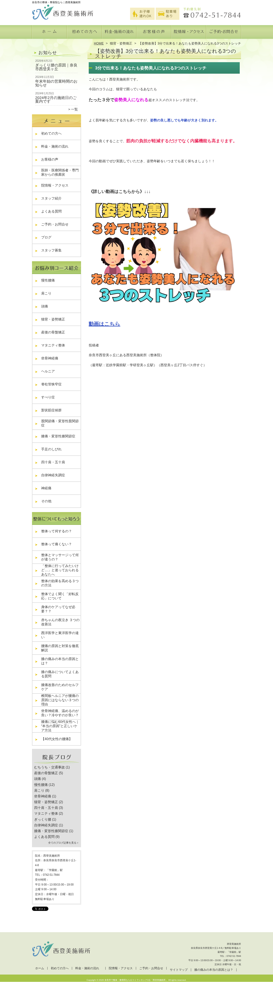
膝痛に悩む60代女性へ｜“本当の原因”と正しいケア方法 (60, 726)
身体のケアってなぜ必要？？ (58, 609)
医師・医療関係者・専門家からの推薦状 (60, 172)
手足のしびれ (51, 449)
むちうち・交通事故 (49, 767)
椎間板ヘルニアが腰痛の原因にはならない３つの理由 (60, 700)
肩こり (46, 293)
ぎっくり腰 (42, 819)
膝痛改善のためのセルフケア (60, 687)
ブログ (46, 237)
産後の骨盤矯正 (53, 332)
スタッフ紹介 (53, 198)
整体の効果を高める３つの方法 (60, 583)
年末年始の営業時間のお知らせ (56, 83)
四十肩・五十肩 (53, 462)
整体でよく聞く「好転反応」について (60, 596)
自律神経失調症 (53, 475)
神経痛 (46, 488)
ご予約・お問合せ (223, 33)
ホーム (49, 33)
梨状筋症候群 (51, 410)
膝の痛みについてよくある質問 (60, 674)
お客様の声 (153, 33)
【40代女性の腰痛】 (56, 739)
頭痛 (44, 306)
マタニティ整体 (53, 345)
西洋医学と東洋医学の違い (60, 635)
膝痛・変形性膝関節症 (58, 436)
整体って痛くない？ (56, 544)
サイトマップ (179, 969)
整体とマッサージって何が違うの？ (60, 557)
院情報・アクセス (188, 33)
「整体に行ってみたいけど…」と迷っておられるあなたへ (60, 570)
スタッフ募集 (51, 250)
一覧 (74, 109)
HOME (99, 43)
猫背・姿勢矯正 (121, 43)
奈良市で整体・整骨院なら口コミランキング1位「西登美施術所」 (136, 980)
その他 (48, 501)
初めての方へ (84, 33)
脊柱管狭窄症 (51, 384)
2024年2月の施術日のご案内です (56, 100)
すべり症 (48, 397)
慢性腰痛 (48, 280)
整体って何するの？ (56, 531)
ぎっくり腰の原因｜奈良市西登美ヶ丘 (56, 67)
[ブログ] (56, 762)
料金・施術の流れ (119, 33)
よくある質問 (53, 211)
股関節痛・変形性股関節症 (60, 423)
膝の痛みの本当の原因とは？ (60, 661)
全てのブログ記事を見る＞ (63, 842)
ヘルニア (48, 371)
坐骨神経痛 (49, 358)
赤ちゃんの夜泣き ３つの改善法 (60, 622)
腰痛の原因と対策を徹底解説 (60, 648)
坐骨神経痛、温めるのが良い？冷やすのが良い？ (60, 713)
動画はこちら (104, 324)
